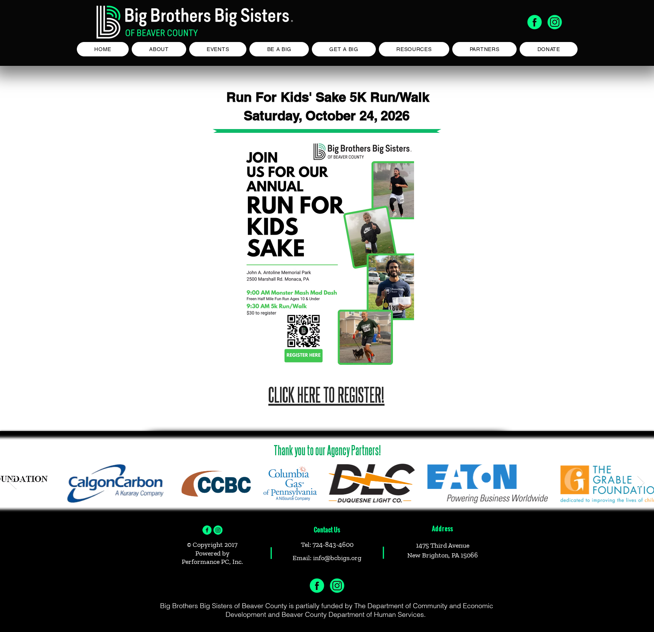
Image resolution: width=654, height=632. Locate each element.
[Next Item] (641, 482)
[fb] (207, 530)
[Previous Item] (13, 482)
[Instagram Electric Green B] (554, 22)
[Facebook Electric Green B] (534, 22)
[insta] (218, 530)
